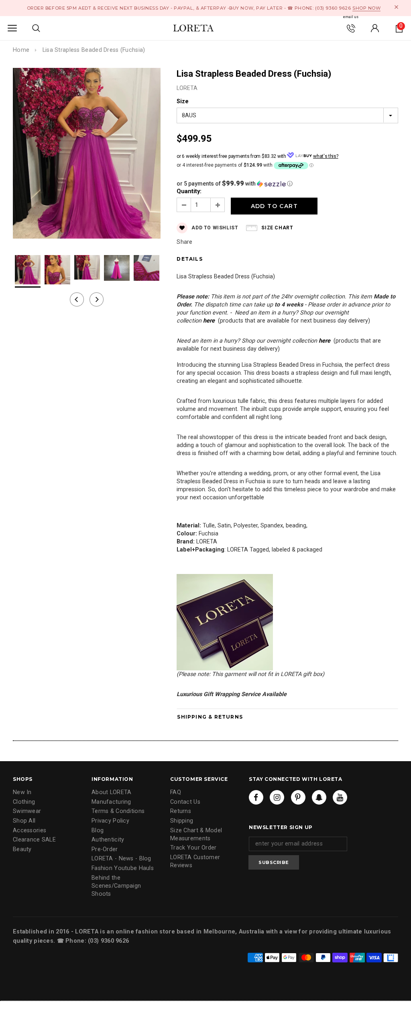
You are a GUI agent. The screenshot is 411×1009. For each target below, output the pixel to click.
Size (183, 101)
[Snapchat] (319, 797)
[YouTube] (340, 797)
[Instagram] (277, 797)
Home (21, 50)
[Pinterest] (298, 797)
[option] (87, 154)
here (209, 320)
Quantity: (189, 191)
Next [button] (97, 299)
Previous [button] (77, 299)
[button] (287, 184)
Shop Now (366, 8)
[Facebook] (256, 797)
